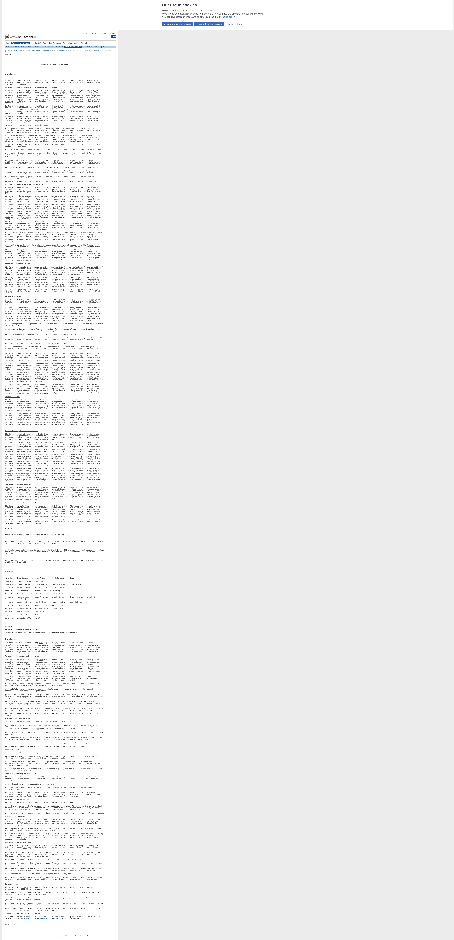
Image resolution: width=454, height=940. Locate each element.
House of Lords (26, 47)
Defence (7, 51)
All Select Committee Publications (82, 50)
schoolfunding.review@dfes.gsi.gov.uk (41, 918)
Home (8, 43)
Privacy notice (69, 935)
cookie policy (228, 17)
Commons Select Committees (101, 50)
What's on (36, 47)
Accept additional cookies (177, 24)
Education (85, 43)
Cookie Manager (88, 935)
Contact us (113, 33)
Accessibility (84, 33)
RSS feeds (104, 33)
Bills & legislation (47, 47)
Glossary (14, 936)
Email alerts (94, 33)
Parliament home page (19, 50)
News (96, 47)
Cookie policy (78, 935)
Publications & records (73, 47)
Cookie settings (235, 24)
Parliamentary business (20, 43)
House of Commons (12, 47)
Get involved (67, 43)
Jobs (43, 936)
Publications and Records (49, 50)
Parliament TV (87, 47)
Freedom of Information (34, 936)
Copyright (62, 936)
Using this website (52, 936)
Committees (59, 47)
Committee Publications (64, 50)
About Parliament (54, 43)
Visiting (76, 43)
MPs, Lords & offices (38, 43)
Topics (102, 47)
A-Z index (7, 936)
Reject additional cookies (209, 24)
